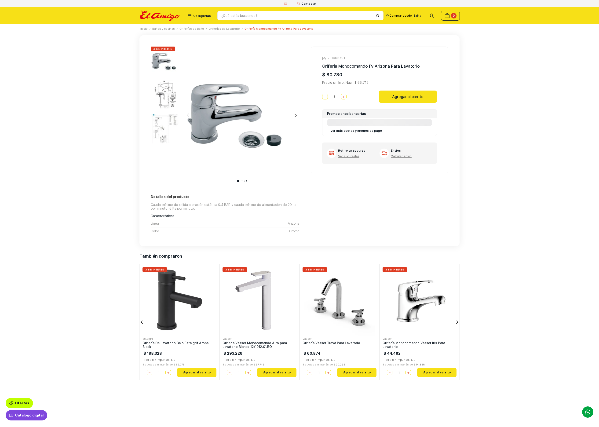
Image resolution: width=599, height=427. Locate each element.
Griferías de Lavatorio (224, 28)
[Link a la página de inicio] (144, 29)
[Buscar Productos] (378, 15)
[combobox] (300, 15)
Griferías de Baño (191, 28)
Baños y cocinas (163, 28)
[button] (348, 151)
